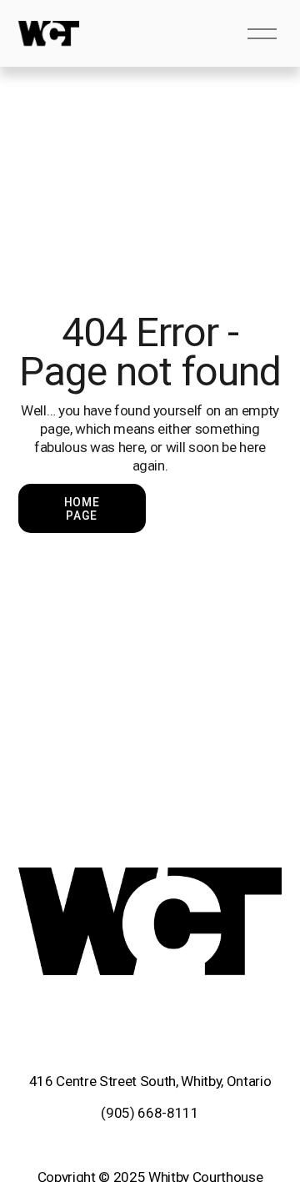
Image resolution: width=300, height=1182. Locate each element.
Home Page (82, 508)
